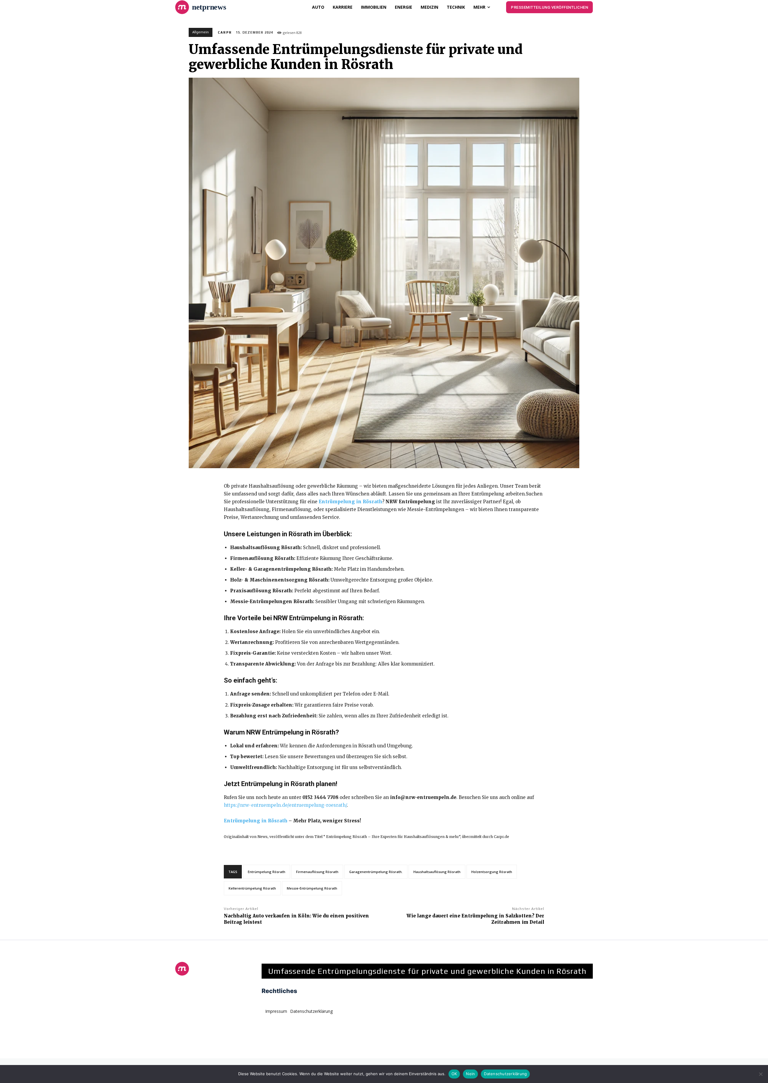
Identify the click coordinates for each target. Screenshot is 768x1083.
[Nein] (761, 1074)
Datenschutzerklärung (505, 1073)
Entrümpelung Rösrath (266, 871)
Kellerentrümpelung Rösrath (252, 888)
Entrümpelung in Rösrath (350, 501)
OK (454, 1073)
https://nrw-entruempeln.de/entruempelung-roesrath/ (285, 805)
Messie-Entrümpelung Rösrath (312, 888)
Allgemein (200, 32)
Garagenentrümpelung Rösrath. (376, 871)
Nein (470, 1073)
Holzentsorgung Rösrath (491, 871)
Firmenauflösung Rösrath (317, 871)
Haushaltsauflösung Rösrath (436, 871)
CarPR (225, 32)
